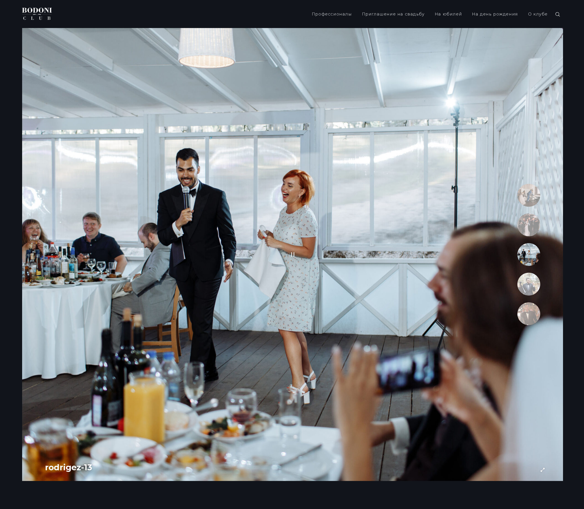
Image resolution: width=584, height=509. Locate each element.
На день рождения (495, 14)
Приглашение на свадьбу (393, 14)
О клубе (538, 14)
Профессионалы (332, 14)
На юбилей (448, 14)
